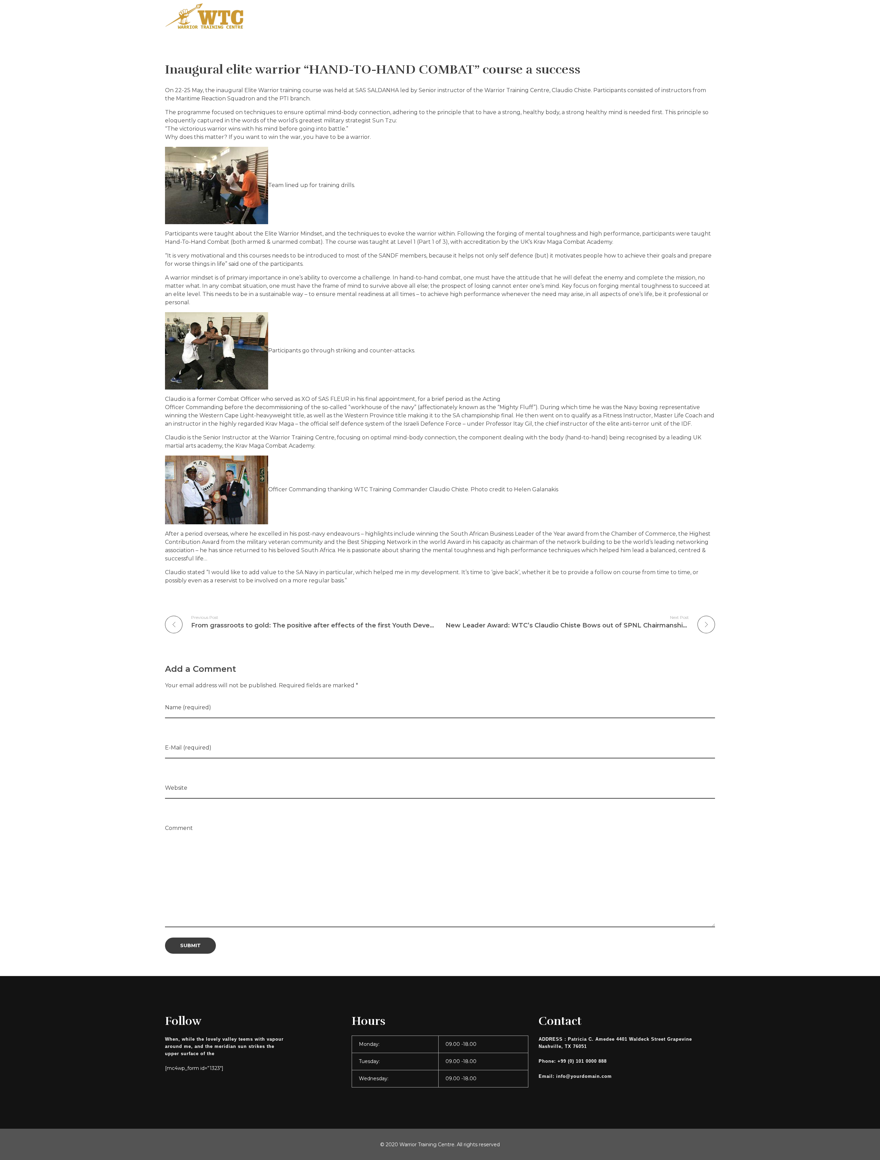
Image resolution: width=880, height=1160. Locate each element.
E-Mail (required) (188, 747)
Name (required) (188, 707)
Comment (179, 828)
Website (176, 788)
